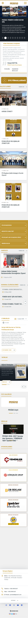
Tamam (15, 614)
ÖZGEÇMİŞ (7, 69)
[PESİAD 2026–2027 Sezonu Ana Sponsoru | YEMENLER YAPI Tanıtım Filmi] (13, 429)
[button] (3, 38)
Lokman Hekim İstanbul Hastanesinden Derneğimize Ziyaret (13, 272)
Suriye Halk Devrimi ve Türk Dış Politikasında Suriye (11, 328)
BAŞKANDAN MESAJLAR (15, 69)
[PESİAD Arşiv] (13, 402)
